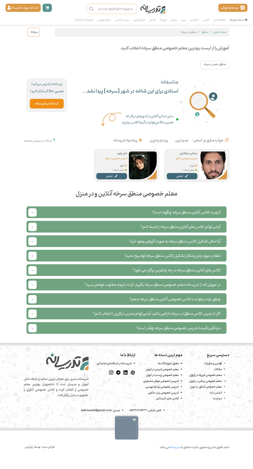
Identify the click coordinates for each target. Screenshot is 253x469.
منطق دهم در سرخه (215, 64)
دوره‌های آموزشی (230, 8)
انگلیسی (194, 20)
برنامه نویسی (104, 20)
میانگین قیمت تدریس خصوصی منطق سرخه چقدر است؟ (179, 328)
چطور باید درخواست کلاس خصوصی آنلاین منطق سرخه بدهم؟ (175, 299)
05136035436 (138, 410)
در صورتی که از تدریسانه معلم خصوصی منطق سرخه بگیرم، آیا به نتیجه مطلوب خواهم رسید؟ (153, 285)
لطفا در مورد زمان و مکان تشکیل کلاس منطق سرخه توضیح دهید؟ (172, 256)
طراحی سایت (47, 447)
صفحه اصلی (219, 20)
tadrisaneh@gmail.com (96, 410)
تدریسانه (175, 447)
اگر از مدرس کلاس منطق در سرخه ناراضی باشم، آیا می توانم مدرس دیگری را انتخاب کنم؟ (157, 314)
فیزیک (163, 20)
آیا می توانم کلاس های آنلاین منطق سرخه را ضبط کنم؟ (181, 227)
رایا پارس (29, 447)
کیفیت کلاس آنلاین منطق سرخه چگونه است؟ (186, 212)
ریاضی (174, 20)
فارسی (206, 20)
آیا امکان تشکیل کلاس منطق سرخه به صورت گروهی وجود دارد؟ (175, 241)
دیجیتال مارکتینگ (84, 20)
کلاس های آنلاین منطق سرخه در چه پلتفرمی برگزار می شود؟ (177, 270)
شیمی (152, 20)
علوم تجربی (139, 20)
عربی (183, 20)
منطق (205, 32)
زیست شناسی (122, 20)
